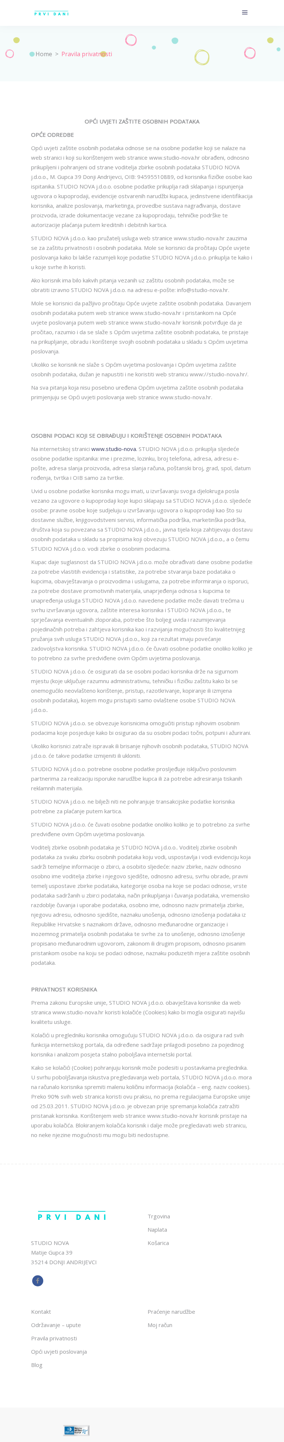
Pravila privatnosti (54, 1338)
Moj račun (160, 1325)
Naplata (157, 1229)
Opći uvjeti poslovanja (59, 1351)
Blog (37, 1364)
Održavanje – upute (56, 1325)
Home (44, 54)
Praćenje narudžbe (171, 1311)
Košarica (158, 1242)
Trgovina (159, 1216)
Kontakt (41, 1311)
